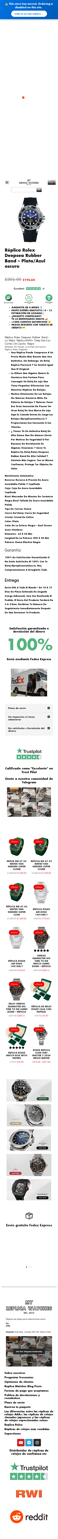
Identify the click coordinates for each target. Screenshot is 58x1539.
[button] (7, 182)
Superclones (12, 1433)
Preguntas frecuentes (18, 1377)
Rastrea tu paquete (17, 1407)
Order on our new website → (29, 13)
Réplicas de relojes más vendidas (27, 1429)
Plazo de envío (17, 708)
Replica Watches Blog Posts (23, 1386)
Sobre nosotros (14, 1373)
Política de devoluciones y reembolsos (22, 1397)
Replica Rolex (13, 1425)
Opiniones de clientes (18, 1382)
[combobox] (23, 189)
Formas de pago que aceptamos (26, 1391)
